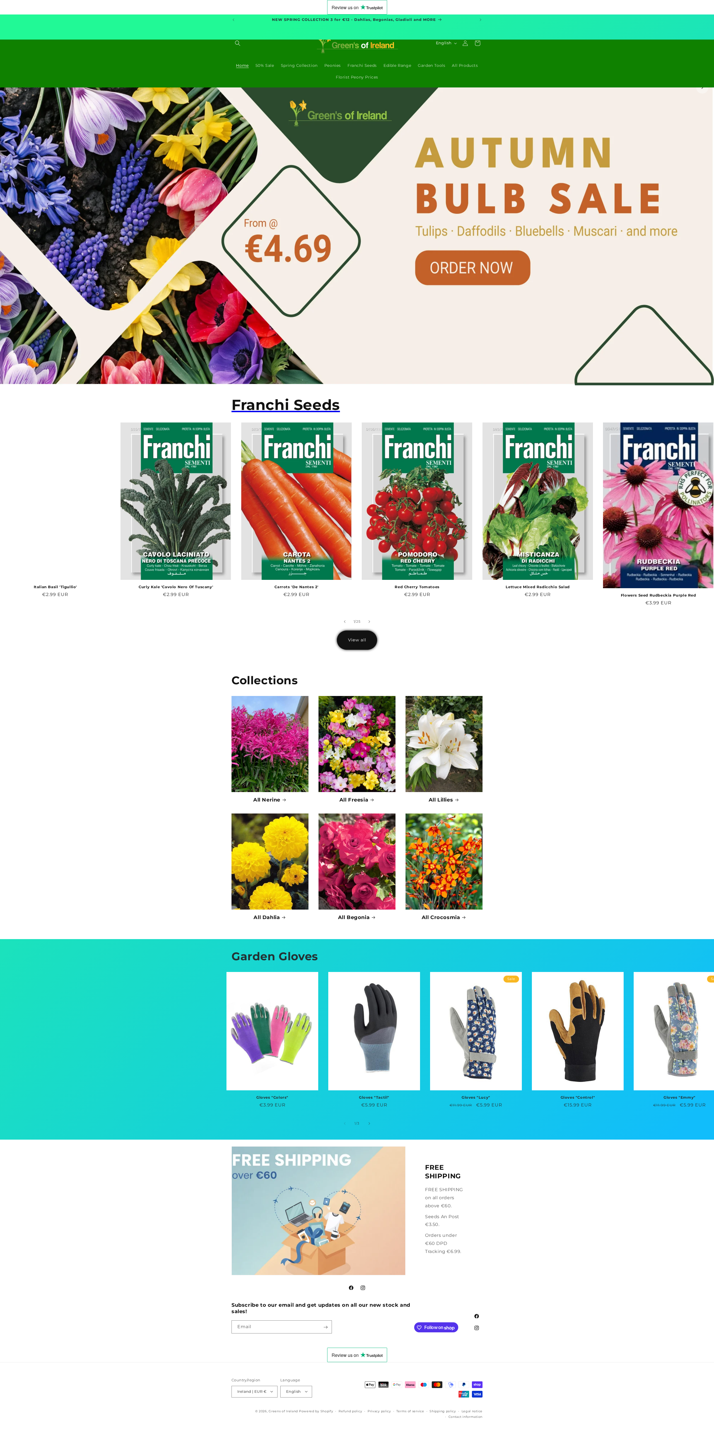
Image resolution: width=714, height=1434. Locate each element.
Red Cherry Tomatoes (417, 587)
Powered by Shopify (316, 1411)
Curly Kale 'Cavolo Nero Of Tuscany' (176, 587)
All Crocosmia (441, 917)
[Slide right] (369, 621)
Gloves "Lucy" (476, 1097)
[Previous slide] (12, 87)
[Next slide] (702, 87)
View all (357, 640)
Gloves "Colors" (272, 1097)
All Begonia (354, 917)
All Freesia (353, 800)
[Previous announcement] (233, 19)
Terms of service (410, 1411)
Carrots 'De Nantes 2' (296, 587)
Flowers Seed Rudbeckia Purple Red (658, 595)
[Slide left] (345, 621)
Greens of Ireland (283, 1411)
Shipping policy (443, 1411)
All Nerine (266, 800)
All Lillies (441, 800)
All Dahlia (267, 917)
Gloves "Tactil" (374, 1097)
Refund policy (350, 1411)
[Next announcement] (480, 19)
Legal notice (472, 1411)
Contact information (465, 1416)
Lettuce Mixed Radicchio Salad (538, 587)
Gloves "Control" (578, 1097)
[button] (237, 43)
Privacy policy (379, 1411)
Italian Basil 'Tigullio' (55, 587)
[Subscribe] (325, 1327)
